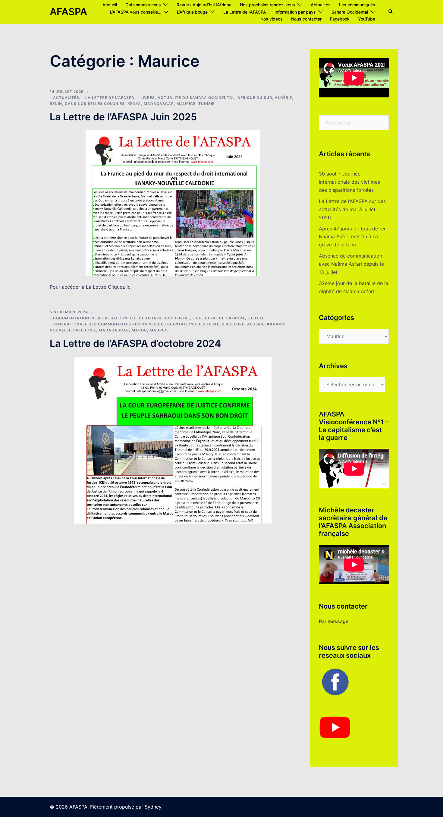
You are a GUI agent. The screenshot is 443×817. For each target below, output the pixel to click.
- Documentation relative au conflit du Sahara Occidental (120, 318)
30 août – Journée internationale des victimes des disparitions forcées (349, 182)
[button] (390, 11)
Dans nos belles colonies (95, 103)
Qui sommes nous (143, 4)
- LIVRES (146, 97)
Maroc (139, 330)
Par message (333, 621)
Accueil (109, 4)
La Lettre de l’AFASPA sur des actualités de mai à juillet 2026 (352, 209)
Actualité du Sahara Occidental (196, 97)
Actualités (321, 4)
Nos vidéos (271, 18)
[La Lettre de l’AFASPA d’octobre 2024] (173, 440)
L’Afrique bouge (192, 11)
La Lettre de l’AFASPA (244, 11)
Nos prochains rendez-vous (267, 4)
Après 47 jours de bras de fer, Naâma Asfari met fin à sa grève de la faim (353, 237)
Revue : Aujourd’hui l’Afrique (204, 4)
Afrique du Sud (254, 97)
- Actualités (64, 97)
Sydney (153, 807)
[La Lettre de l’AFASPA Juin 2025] (173, 202)
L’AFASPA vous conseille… (135, 11)
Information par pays (295, 11)
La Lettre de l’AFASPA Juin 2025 (123, 117)
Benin (56, 103)
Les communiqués (357, 4)
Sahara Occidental (349, 11)
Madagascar (159, 103)
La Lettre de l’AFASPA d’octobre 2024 (135, 343)
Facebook (340, 18)
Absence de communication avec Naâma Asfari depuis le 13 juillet (351, 264)
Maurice (186, 103)
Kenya (134, 103)
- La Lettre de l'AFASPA (108, 97)
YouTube (366, 18)
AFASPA (68, 11)
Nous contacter (306, 18)
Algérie (283, 97)
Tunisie (206, 103)
